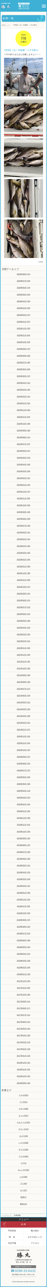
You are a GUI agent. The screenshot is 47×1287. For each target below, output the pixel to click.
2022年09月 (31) (23, 594)
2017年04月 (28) (23, 1035)
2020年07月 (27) (23, 770)
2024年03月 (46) (23, 471)
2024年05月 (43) (23, 458)
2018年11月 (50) (23, 906)
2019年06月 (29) (23, 859)
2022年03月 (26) (23, 634)
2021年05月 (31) (23, 702)
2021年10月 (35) (23, 668)
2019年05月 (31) (23, 865)
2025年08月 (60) (23, 356)
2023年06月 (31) (23, 532)
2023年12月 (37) (23, 492)
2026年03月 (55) (23, 308)
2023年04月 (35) (23, 546)
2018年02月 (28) (23, 967)
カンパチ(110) (23, 1170)
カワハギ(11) (23, 1129)
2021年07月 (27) (23, 689)
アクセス (35, 1243)
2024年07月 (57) (23, 444)
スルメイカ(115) (23, 1122)
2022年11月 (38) (23, 580)
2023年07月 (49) (23, 526)
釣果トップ (6, 25)
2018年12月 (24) (23, 900)
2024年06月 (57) (23, 451)
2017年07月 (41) (23, 1015)
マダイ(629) (23, 1109)
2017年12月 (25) (23, 981)
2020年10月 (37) (23, 750)
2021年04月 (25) (23, 709)
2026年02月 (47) (23, 315)
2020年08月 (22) (23, 764)
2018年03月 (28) (23, 961)
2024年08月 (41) (23, 437)
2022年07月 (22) (23, 607)
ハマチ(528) (23, 1143)
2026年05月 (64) (23, 295)
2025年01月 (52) (23, 403)
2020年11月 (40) (23, 743)
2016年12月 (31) (23, 1063)
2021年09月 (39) (23, 675)
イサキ (40, 262)
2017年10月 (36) (23, 995)
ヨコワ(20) (23, 1136)
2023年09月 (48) (23, 512)
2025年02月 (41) (23, 397)
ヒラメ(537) (23, 1116)
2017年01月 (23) (23, 1056)
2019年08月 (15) (23, 845)
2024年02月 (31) (23, 478)
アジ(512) (23, 1102)
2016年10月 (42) (23, 1076)
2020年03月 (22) (23, 798)
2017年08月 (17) (23, 1008)
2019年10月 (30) (23, 832)
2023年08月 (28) (23, 519)
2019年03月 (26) (23, 879)
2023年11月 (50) (23, 498)
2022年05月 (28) (23, 621)
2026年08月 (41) (23, 274)
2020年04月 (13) (23, 791)
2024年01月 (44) (23, 485)
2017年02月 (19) (23, 1049)
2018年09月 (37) (23, 920)
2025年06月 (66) (23, 369)
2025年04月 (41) (23, 383)
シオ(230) (23, 1177)
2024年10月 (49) (23, 424)
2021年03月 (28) (23, 716)
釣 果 (23, 1224)
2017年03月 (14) (23, 1042)
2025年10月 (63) (23, 342)
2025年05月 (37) (23, 376)
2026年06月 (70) (23, 288)
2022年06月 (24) (23, 614)
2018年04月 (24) (23, 954)
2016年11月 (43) (23, 1069)
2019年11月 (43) (23, 825)
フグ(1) (23, 1163)
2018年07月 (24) (23, 933)
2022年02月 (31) (23, 641)
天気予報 (12, 1243)
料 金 (12, 1237)
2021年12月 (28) (23, 655)
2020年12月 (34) (23, 736)
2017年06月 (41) (23, 1022)
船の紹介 (35, 1231)
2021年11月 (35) (23, 662)
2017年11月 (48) (23, 988)
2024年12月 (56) (23, 410)
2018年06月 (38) (23, 940)
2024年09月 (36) (23, 430)
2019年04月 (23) (23, 872)
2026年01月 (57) (23, 322)
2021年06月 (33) (23, 696)
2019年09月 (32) (23, 838)
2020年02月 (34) (23, 804)
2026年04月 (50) (23, 301)
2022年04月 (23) (23, 628)
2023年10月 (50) (23, 505)
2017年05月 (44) (23, 1029)
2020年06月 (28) (23, 777)
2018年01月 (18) (23, 974)
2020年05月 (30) (23, 784)
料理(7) (23, 1197)
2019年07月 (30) (23, 852)
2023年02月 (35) (23, 560)
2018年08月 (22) (23, 927)
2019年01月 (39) (23, 893)
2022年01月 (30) (23, 648)
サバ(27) (23, 1190)
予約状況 (12, 1231)
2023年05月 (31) (23, 539)
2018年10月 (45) (23, 913)
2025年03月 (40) (23, 390)
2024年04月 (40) (23, 464)
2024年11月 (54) (23, 417)
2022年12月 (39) (23, 573)
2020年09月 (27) (23, 757)
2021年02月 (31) (23, 723)
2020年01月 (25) (23, 811)
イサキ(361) (23, 1095)
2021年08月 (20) (23, 682)
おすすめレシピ (35, 1237)
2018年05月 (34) (23, 947)
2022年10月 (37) (23, 587)
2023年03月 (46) (23, 553)
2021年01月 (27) (23, 730)
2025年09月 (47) (23, 349)
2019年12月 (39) (23, 818)
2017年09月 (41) (23, 1001)
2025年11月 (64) (23, 335)
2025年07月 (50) (23, 362)
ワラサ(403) (23, 1156)
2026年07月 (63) (23, 281)
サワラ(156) (23, 1150)
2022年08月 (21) (23, 600)
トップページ (6, 1215)
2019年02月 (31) (23, 886)
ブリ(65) (23, 1184)
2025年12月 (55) (23, 328)
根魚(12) (23, 1204)
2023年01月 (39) (23, 566)
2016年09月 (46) (23, 1083)
